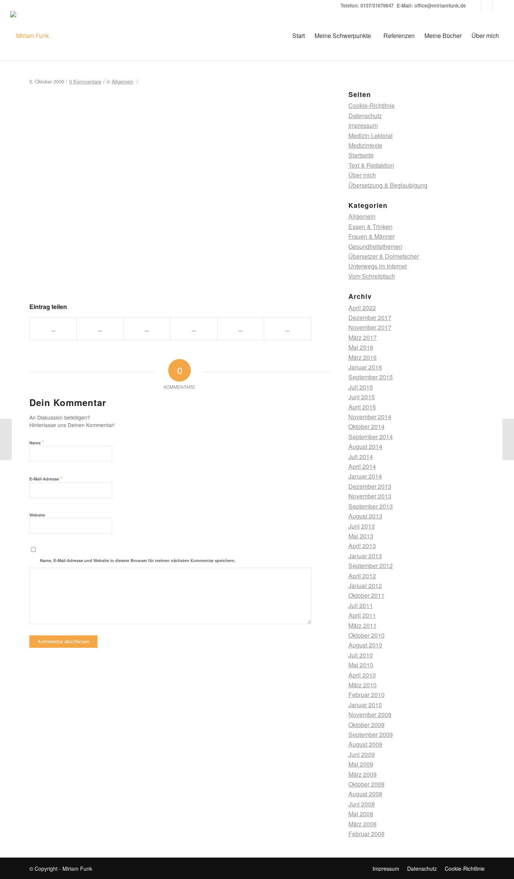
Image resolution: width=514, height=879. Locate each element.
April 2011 (362, 615)
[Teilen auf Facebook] (53, 328)
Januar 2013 (365, 556)
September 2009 (370, 734)
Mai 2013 (360, 536)
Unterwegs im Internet (377, 266)
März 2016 (362, 357)
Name (36, 442)
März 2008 (362, 824)
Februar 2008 (366, 833)
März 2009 (362, 774)
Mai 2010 (360, 665)
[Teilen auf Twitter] (100, 328)
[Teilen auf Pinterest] (193, 328)
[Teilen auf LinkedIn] (240, 328)
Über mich (362, 175)
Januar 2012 (365, 585)
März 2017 (362, 337)
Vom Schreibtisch (371, 276)
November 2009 (369, 714)
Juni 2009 (361, 754)
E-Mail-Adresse (45, 478)
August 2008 (365, 794)
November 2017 (369, 327)
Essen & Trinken (370, 226)
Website (37, 515)
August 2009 (365, 744)
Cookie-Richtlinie (371, 105)
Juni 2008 (361, 804)
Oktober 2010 (366, 635)
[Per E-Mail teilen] (287, 328)
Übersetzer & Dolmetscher (383, 256)
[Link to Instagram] (486, 5)
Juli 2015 (360, 387)
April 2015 (362, 407)
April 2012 (362, 575)
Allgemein (122, 81)
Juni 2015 (361, 397)
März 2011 (362, 625)
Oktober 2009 (366, 724)
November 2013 (369, 496)
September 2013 (370, 506)
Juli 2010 (360, 655)
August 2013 (365, 516)
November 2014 (369, 416)
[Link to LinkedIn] (475, 5)
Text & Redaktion (371, 165)
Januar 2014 (365, 476)
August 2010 (365, 645)
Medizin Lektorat (370, 135)
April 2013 (362, 545)
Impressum (363, 125)
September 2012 (370, 565)
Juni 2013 (361, 526)
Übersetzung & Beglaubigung (387, 185)
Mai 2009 (360, 764)
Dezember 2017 (369, 317)
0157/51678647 (377, 5)
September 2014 (370, 436)
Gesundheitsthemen (375, 246)
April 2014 (362, 466)
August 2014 (365, 446)
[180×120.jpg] (170, 280)
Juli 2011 (360, 605)
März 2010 (362, 684)
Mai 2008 (360, 813)
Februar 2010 (366, 694)
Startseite (361, 155)
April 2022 (362, 307)
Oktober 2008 (366, 784)
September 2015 (370, 377)
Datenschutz (365, 115)
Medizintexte (365, 145)
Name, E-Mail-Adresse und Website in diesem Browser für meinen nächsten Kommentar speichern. (138, 560)
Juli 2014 (360, 456)
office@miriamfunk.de (440, 5)
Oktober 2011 (366, 595)
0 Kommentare (85, 81)
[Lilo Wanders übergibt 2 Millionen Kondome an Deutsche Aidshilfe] (6, 439)
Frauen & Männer (371, 236)
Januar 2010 (365, 704)
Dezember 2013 (369, 486)
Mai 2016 (360, 347)
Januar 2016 (365, 367)
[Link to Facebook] (498, 5)
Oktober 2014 (366, 426)
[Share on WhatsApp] (147, 328)
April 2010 (362, 675)
